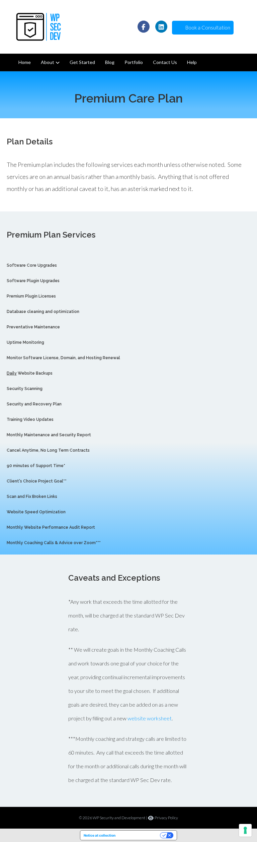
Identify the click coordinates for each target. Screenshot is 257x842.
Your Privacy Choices (139, 835)
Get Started (82, 62)
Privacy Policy (166, 817)
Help (192, 62)
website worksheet (149, 718)
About (47, 62)
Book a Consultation (206, 27)
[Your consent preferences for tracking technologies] (245, 830)
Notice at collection (99, 835)
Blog (109, 62)
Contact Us (165, 62)
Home (24, 62)
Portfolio (133, 62)
